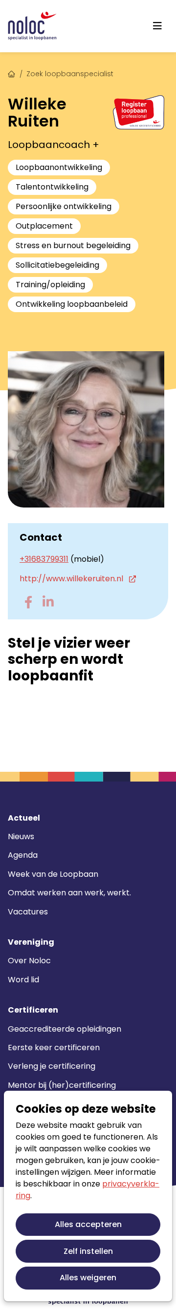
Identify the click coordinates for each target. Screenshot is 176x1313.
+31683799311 (44, 559)
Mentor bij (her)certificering (62, 1085)
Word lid (23, 979)
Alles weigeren (88, 1277)
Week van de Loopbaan (53, 874)
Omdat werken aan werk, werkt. (69, 892)
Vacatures (28, 911)
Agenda (23, 855)
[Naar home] (32, 26)
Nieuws (21, 836)
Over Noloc (29, 960)
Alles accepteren (88, 1224)
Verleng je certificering (51, 1066)
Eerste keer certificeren (54, 1047)
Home (12, 73)
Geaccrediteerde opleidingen (64, 1029)
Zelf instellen (88, 1251)
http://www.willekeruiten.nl (72, 578)
